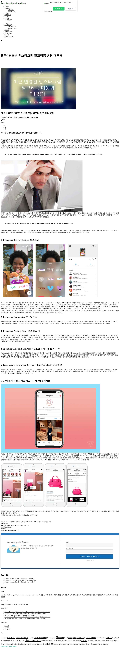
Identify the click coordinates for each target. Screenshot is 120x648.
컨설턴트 (96, 641)
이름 (67, 542)
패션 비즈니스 (7, 644)
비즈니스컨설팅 (57, 641)
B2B (9, 637)
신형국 (70, 640)
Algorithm (4, 595)
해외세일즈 (82, 644)
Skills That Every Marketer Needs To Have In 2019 (19, 615)
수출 (50, 595)
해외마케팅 (75, 644)
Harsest (18, 595)
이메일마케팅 (77, 641)
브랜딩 (46, 595)
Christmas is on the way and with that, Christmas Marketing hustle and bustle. (27, 617)
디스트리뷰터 (101, 638)
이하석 (84, 640)
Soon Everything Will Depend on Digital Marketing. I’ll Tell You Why (25, 618)
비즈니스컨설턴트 (47, 641)
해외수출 (113, 595)
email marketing (40, 638)
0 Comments (32, 117)
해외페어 (105, 644)
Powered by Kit (89, 560)
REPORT (7, 629)
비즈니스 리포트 (17, 641)
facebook (3, 528)
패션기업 (101, 641)
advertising (3, 638)
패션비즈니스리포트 (18, 644)
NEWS (6, 627)
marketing (80, 637)
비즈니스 (7, 641)
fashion (49, 638)
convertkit (31, 638)
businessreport (11, 595)
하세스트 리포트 (67, 644)
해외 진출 (100, 644)
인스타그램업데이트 (88, 595)
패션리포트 (107, 641)
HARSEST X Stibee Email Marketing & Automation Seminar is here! (25, 613)
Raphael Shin (23, 117)
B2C (13, 637)
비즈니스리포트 (33, 640)
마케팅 (41, 595)
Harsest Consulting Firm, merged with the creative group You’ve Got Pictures (27, 612)
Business (24, 638)
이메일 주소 (69, 548)
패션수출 (40, 644)
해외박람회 (106, 595)
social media (91, 637)
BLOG (14, 117)
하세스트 (99, 595)
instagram (24, 595)
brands (18, 637)
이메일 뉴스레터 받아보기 (89, 556)
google (54, 638)
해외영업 (95, 644)
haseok (66, 638)
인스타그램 (64, 595)
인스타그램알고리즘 (74, 595)
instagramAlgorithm (33, 595)
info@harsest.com (6, 527)
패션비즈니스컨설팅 (31, 644)
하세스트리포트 (58, 644)
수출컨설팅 (56, 595)
